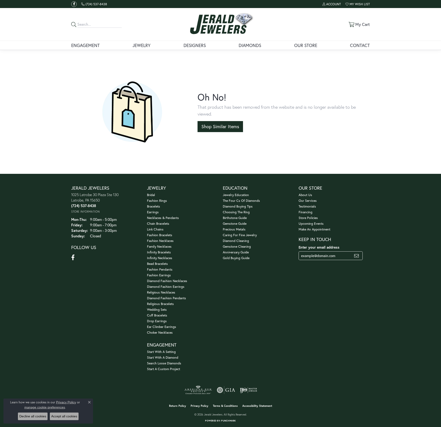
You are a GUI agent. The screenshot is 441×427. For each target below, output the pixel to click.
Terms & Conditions (225, 406)
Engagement (85, 45)
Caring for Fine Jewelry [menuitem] (240, 235)
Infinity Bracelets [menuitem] (159, 252)
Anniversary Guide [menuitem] (236, 252)
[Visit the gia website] (226, 390)
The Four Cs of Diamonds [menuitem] (241, 200)
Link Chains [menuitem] (155, 229)
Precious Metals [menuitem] (234, 229)
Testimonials (307, 206)
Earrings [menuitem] (153, 212)
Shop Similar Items (220, 126)
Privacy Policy (199, 406)
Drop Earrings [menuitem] (157, 321)
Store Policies (308, 218)
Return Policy (177, 406)
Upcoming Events (311, 223)
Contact (360, 45)
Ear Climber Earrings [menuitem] (161, 326)
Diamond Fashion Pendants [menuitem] (166, 298)
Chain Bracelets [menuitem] (158, 223)
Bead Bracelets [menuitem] (157, 263)
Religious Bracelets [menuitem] (160, 304)
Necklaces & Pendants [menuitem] (163, 218)
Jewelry (141, 45)
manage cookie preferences (44, 407)
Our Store (305, 45)
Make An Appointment (314, 229)
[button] (331, 4)
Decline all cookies (32, 416)
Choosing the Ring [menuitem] (236, 212)
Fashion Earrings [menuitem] (159, 275)
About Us (305, 195)
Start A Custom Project (163, 369)
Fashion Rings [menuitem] (157, 200)
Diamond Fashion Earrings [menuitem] (165, 286)
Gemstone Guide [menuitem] (234, 223)
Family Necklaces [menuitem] (159, 246)
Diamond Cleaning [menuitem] (236, 240)
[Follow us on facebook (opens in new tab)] (74, 4)
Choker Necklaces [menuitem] (160, 332)
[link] (94, 4)
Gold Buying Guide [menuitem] (236, 258)
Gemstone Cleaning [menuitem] (237, 246)
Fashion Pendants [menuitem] (159, 269)
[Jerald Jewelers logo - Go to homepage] (220, 24)
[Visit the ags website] (198, 390)
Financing (305, 212)
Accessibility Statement (257, 406)
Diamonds (250, 45)
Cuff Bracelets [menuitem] (157, 315)
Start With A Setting (161, 351)
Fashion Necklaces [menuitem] (160, 240)
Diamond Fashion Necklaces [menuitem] (167, 281)
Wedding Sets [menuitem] (157, 309)
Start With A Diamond (162, 357)
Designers (195, 45)
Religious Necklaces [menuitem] (161, 292)
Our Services (308, 200)
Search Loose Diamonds (164, 363)
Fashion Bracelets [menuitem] (159, 235)
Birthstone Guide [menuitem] (235, 218)
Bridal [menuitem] (151, 195)
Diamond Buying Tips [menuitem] (238, 206)
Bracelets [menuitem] (153, 206)
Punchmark (228, 420)
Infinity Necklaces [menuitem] (159, 258)
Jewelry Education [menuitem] (236, 195)
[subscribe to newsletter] (356, 256)
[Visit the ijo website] (248, 390)
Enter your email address (319, 247)
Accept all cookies (64, 416)
